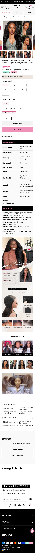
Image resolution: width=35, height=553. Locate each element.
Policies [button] (5, 522)
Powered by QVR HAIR (11, 548)
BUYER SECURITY (10, 418)
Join (30, 499)
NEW (29, 12)
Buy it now (17, 129)
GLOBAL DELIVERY (11, 404)
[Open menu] (4, 7)
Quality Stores (10, 550)
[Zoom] (6, 46)
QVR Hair (7, 546)
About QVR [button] (6, 515)
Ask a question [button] (17, 455)
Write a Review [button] (17, 449)
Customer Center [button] (10, 529)
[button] (17, 17)
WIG (17, 12)
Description (9, 136)
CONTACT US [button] (7, 535)
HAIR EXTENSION (6, 13)
